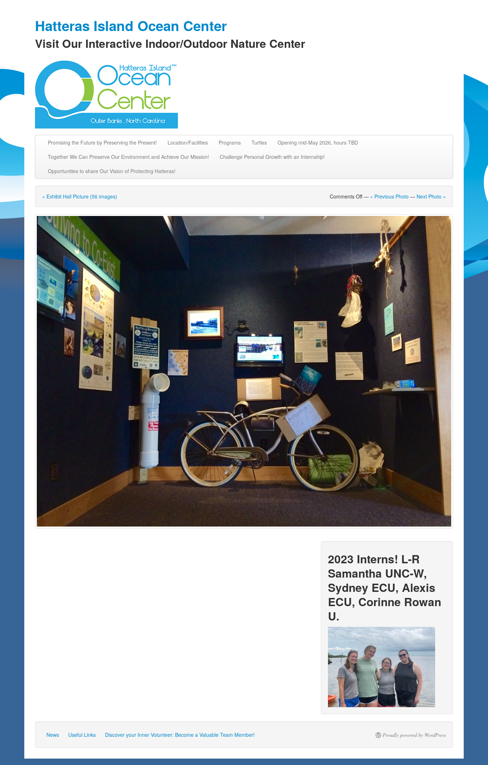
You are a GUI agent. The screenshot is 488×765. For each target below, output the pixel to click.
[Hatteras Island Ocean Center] (244, 93)
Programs (230, 142)
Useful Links (82, 734)
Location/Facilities (188, 142)
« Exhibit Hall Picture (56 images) (79, 196)
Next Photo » (431, 196)
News (52, 734)
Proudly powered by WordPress (414, 735)
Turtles (259, 142)
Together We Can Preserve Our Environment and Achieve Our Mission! (128, 156)
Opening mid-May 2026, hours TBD (318, 142)
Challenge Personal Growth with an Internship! (272, 156)
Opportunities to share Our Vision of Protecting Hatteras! (111, 171)
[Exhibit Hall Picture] (244, 371)
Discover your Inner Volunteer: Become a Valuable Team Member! (180, 734)
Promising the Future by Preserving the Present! (102, 142)
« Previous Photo (389, 196)
